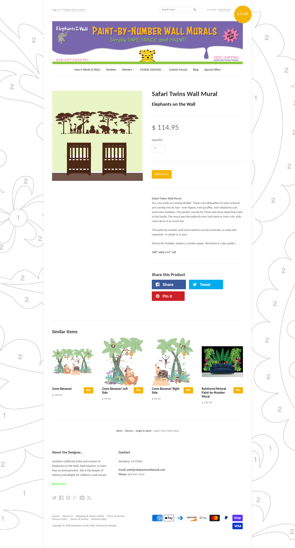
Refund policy (99, 519)
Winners (127, 69)
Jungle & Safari (143, 431)
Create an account (74, 10)
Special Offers (212, 69)
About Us (67, 516)
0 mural (211, 10)
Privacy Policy (60, 519)
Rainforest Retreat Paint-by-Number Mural (214, 392)
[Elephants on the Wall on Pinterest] (68, 498)
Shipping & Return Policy (90, 516)
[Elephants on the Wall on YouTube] (82, 498)
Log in (55, 10)
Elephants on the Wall (173, 104)
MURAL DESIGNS (151, 69)
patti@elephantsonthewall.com (146, 470)
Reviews (111, 69)
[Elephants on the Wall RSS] (89, 498)
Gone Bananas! (62, 389)
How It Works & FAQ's (87, 69)
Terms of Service (116, 516)
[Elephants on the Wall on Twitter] (54, 498)
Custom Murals (178, 69)
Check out (224, 10)
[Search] (194, 9)
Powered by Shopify (106, 525)
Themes (129, 431)
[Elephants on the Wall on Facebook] (61, 498)
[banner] (147, 42)
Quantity (157, 140)
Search (56, 516)
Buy (88, 390)
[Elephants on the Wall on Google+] (75, 498)
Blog (195, 69)
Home (119, 431)
